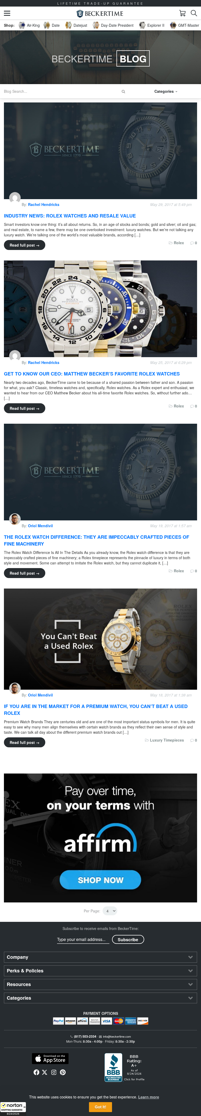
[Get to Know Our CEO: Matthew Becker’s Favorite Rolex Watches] (100, 308)
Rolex (179, 242)
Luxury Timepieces (167, 740)
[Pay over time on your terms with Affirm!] (100, 838)
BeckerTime (99, 58)
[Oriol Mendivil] (15, 525)
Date (56, 25)
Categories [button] (164, 91)
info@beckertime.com (117, 1036)
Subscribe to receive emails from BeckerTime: (101, 928)
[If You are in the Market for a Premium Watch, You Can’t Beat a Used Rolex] (100, 638)
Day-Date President (117, 25)
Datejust (80, 25)
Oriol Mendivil (40, 525)
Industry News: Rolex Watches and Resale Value (70, 215)
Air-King (33, 25)
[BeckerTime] (99, 13)
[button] (13, 1109)
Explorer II (155, 25)
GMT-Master (188, 25)
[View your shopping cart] (182, 13)
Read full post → (25, 245)
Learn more (148, 1096)
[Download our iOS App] (50, 1058)
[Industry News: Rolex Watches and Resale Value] (100, 150)
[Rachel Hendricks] (15, 204)
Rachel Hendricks (43, 204)
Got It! (100, 1107)
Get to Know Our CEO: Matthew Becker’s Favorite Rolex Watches (92, 373)
